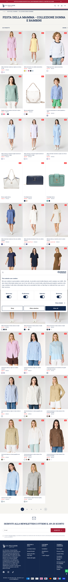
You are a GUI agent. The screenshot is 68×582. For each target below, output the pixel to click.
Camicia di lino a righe (6, 497)
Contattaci (44, 549)
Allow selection (34, 308)
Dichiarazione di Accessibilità (61, 562)
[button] (66, 573)
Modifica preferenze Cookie (59, 567)
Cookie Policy (60, 553)
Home (4, 11)
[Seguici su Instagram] (8, 572)
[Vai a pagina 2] (45, 509)
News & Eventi (30, 551)
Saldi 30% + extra (32, 1)
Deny (12, 308)
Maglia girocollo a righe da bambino (55, 67)
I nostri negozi (45, 555)
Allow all (55, 308)
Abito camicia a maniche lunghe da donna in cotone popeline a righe (11, 154)
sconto (39, 1)
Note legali (59, 549)
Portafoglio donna (28, 197)
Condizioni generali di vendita (59, 558)
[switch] (25, 296)
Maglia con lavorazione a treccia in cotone (10, 110)
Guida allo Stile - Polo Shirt (31, 554)
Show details (59, 303)
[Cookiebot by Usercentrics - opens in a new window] (59, 272)
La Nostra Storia (31, 549)
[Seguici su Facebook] (4, 572)
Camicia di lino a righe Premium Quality (33, 497)
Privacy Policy (60, 551)
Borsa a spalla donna (28, 110)
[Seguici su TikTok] (13, 572)
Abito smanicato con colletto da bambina (33, 67)
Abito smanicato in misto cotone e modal (10, 325)
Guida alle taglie (31, 558)
